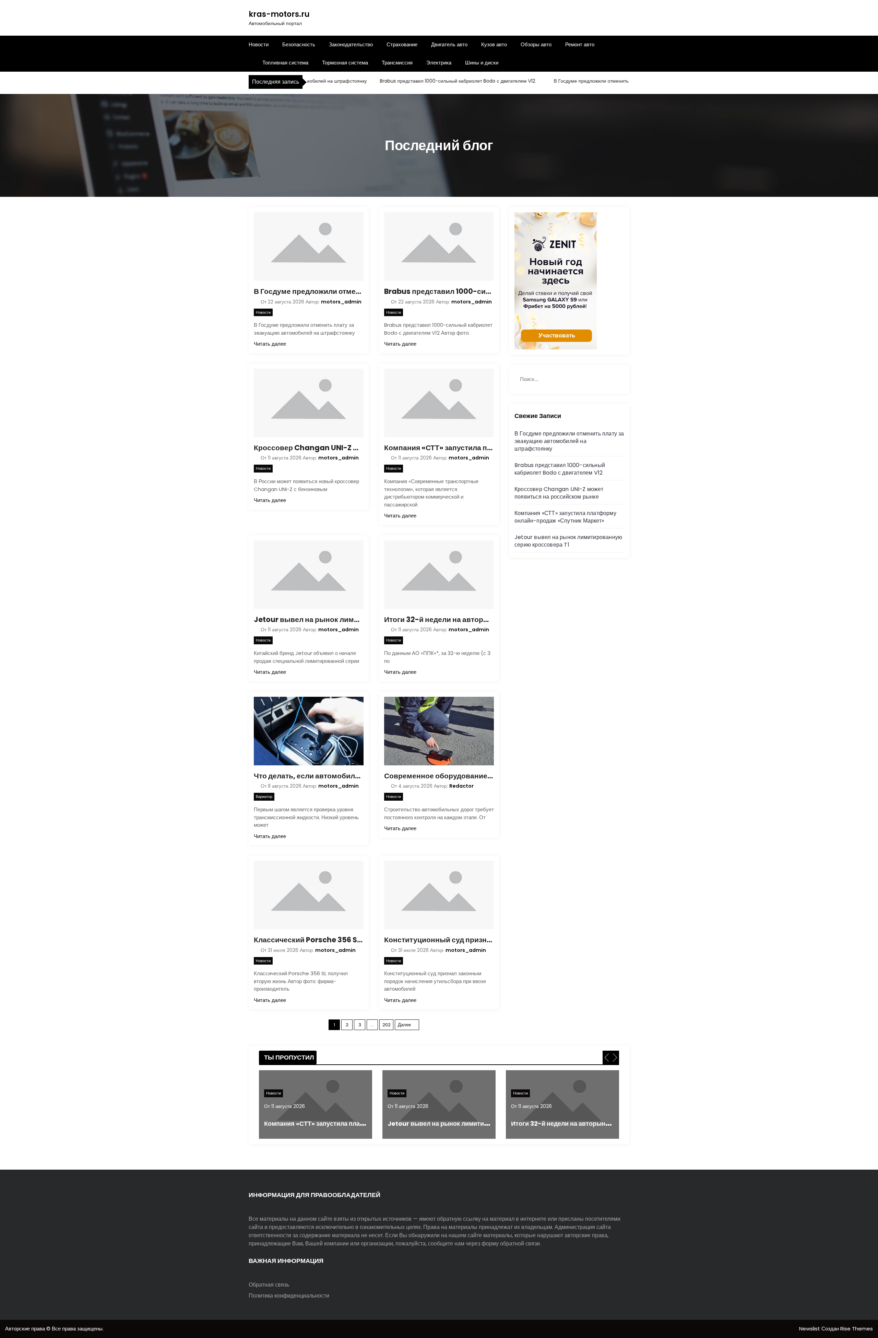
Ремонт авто (579, 44)
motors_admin (341, 301)
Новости (259, 44)
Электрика (438, 62)
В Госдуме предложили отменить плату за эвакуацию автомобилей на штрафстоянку (621, 80)
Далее (404, 1025)
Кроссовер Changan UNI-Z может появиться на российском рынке (309, 448)
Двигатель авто (449, 44)
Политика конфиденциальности (289, 1296)
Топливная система (285, 62)
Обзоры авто (536, 44)
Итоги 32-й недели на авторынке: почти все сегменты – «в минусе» (439, 619)
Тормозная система (345, 62)
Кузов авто (494, 44)
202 (386, 1025)
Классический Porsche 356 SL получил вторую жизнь (309, 940)
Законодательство (351, 44)
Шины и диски (481, 62)
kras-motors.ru (279, 14)
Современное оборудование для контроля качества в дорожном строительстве (439, 776)
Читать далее (270, 343)
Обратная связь (269, 1285)
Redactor (461, 786)
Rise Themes (856, 1328)
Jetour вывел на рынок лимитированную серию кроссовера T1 (309, 619)
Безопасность (298, 44)
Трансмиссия (397, 62)
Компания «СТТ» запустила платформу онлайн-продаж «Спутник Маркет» (439, 448)
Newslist (810, 1328)
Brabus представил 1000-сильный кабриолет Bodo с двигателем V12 (428, 80)
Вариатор (264, 796)
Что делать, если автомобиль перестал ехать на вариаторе (309, 776)
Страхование (402, 44)
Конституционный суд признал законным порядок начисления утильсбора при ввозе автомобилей (439, 940)
